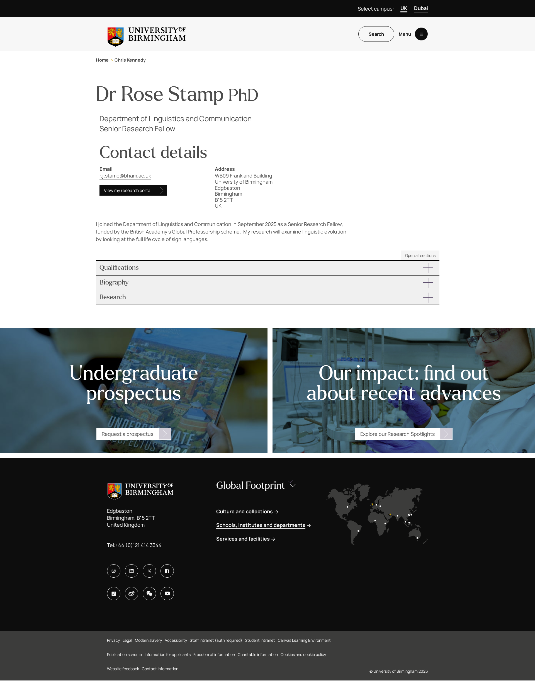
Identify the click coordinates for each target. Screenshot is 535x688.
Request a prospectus (127, 434)
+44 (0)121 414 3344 (138, 545)
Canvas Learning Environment (304, 640)
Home (102, 60)
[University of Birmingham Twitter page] (149, 571)
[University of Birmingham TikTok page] (113, 593)
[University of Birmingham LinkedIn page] (131, 571)
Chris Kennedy (130, 60)
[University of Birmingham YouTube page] (167, 593)
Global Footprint (250, 485)
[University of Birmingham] (146, 34)
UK (403, 8)
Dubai (421, 8)
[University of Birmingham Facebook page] (167, 571)
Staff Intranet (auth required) (216, 640)
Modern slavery (148, 640)
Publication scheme (124, 654)
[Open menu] (421, 34)
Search (376, 34)
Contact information (160, 668)
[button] (267, 268)
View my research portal (128, 190)
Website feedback (123, 668)
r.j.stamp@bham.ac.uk (125, 175)
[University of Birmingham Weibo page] (131, 593)
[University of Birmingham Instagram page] (113, 571)
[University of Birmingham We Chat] (149, 593)
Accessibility (176, 640)
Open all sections (420, 255)
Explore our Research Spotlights (397, 434)
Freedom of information (214, 654)
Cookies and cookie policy (303, 654)
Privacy (113, 640)
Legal (127, 640)
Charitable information (258, 654)
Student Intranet (260, 640)
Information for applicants (168, 654)
